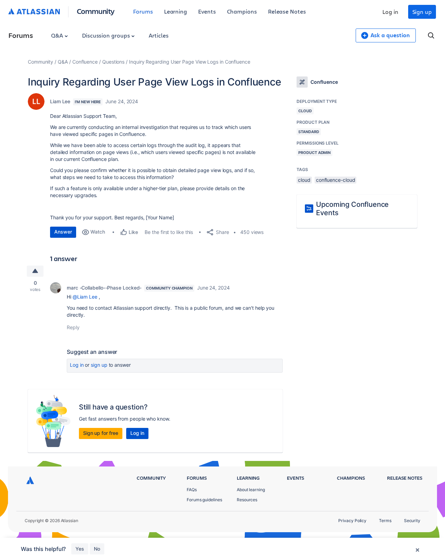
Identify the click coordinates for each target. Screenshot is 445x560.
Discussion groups (106, 35)
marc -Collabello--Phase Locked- (104, 288)
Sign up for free (100, 433)
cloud (304, 180)
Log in (390, 11)
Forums (143, 11)
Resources (247, 499)
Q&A (57, 35)
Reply (73, 327)
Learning (175, 11)
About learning (251, 489)
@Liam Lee (85, 297)
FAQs (192, 489)
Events (207, 11)
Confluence (85, 62)
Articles (158, 35)
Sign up (422, 11)
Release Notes (287, 11)
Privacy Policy (352, 520)
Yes (79, 549)
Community (96, 11)
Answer (63, 232)
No (97, 549)
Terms (385, 520)
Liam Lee (60, 101)
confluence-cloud (335, 180)
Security (412, 520)
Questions (113, 62)
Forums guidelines (204, 499)
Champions (242, 11)
